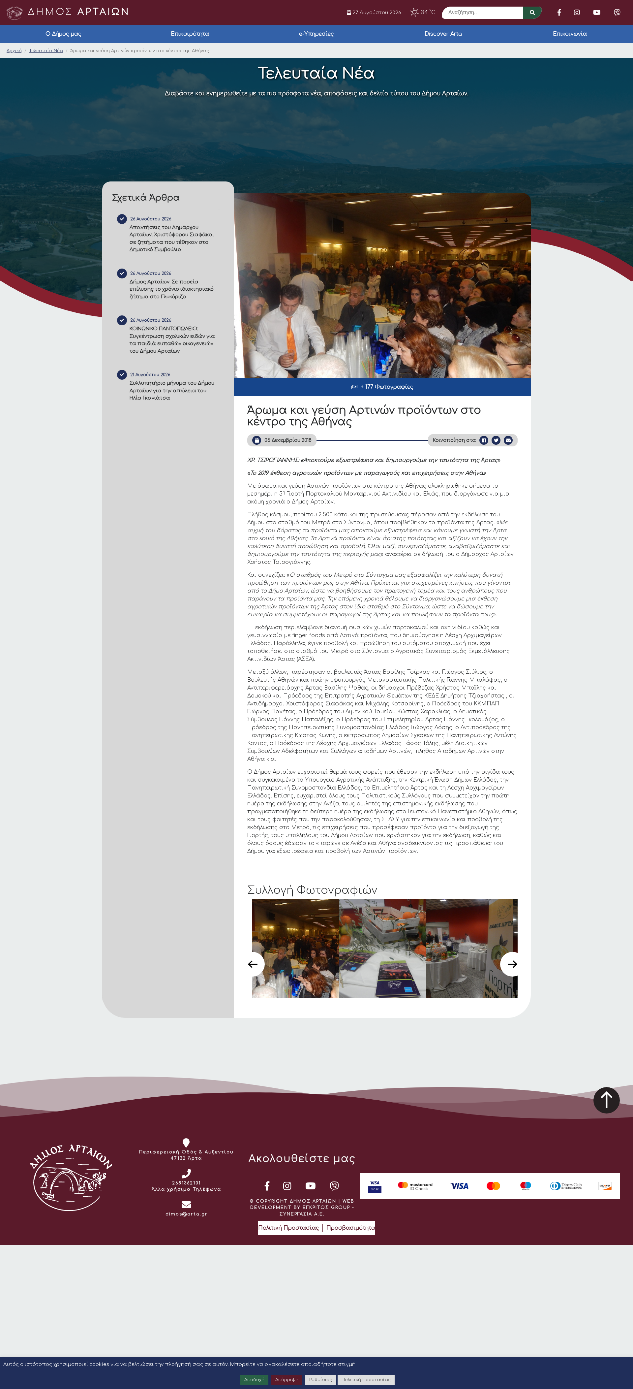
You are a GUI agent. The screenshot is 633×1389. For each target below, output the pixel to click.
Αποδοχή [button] (254, 1379)
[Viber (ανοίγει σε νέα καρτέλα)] (617, 12)
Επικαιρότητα (190, 34)
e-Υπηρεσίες (316, 34)
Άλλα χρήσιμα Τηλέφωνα (186, 1189)
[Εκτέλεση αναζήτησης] (532, 13)
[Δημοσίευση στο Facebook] (483, 440)
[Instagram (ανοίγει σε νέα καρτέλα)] (577, 12)
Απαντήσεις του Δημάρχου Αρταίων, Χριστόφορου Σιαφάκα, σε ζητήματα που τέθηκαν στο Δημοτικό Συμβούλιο (172, 239)
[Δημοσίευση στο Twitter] (496, 440)
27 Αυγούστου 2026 (376, 12)
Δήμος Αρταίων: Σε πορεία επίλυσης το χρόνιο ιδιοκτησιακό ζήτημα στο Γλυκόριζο (172, 289)
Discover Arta (443, 34)
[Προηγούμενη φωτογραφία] (252, 964)
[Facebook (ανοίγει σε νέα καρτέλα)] (559, 12)
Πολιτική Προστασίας (288, 1228)
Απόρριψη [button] (286, 1379)
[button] (382, 387)
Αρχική (14, 50)
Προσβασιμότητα (350, 1228)
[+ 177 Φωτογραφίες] (382, 285)
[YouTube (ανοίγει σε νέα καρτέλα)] (597, 12)
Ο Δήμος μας (63, 34)
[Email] (508, 440)
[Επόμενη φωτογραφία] (512, 964)
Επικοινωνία (570, 34)
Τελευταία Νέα (46, 50)
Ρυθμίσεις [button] (320, 1379)
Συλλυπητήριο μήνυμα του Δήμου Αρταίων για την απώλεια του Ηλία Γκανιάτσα (172, 390)
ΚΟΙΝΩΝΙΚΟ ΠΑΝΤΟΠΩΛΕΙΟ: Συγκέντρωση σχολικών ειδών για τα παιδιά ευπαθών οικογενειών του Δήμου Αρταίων (172, 340)
